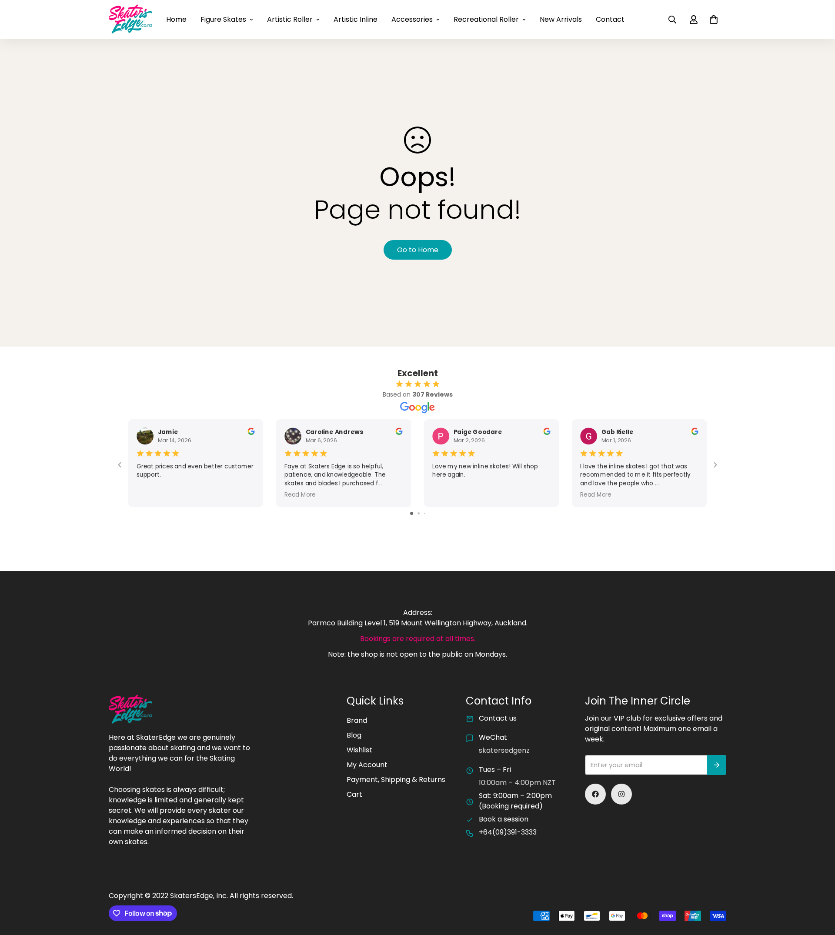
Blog (354, 735)
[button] (714, 20)
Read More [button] (300, 494)
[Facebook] (595, 794)
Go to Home (417, 250)
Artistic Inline (355, 19)
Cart (354, 794)
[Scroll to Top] (818, 888)
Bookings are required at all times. (417, 639)
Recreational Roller (486, 19)
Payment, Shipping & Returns (396, 780)
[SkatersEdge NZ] (130, 19)
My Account (367, 765)
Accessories (412, 19)
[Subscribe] (716, 765)
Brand (357, 720)
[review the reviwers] (250, 430)
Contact (610, 19)
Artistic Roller (290, 19)
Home (176, 19)
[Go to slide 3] (424, 513)
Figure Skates (223, 19)
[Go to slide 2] (419, 513)
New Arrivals (561, 19)
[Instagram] (621, 794)
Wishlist (359, 750)
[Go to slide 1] (411, 513)
